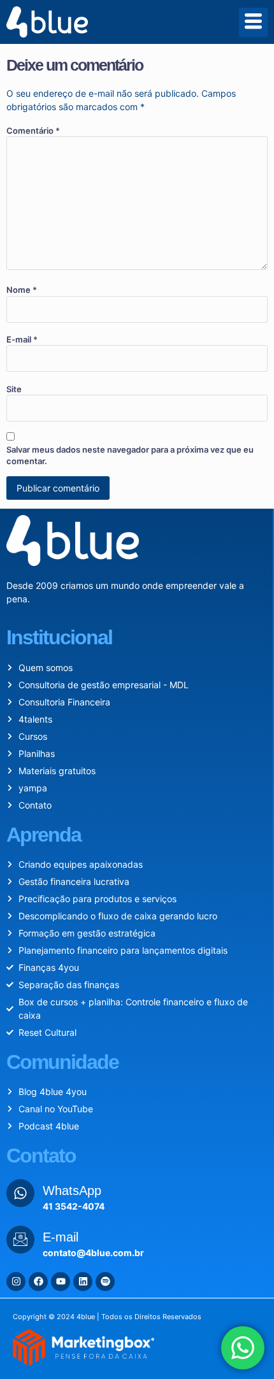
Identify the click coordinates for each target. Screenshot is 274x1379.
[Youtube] (60, 1281)
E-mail (22, 339)
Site (14, 389)
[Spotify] (105, 1281)
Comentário (33, 130)
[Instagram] (15, 1281)
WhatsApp (72, 1191)
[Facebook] (38, 1281)
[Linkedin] (82, 1281)
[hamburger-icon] (253, 22)
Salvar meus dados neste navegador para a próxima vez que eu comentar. (130, 455)
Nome (21, 290)
